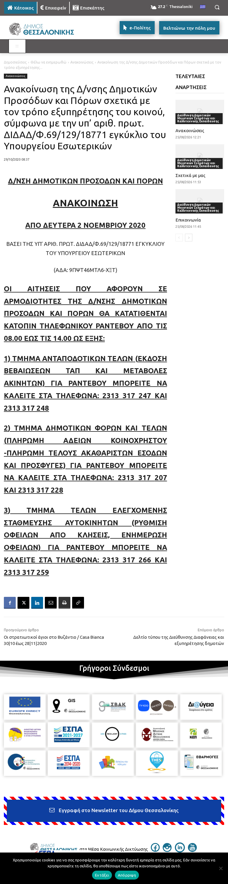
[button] (217, 7)
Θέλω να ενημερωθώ (48, 62)
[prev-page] (179, 237)
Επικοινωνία (188, 219)
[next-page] (188, 237)
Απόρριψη (127, 875)
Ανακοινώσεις (82, 62)
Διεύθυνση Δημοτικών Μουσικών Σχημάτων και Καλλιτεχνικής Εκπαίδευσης (198, 118)
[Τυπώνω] (64, 603)
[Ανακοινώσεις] (199, 112)
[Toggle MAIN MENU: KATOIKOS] (17, 46)
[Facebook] (10, 603)
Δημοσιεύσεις (15, 62)
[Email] (51, 603)
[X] (23, 603)
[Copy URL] (78, 603)
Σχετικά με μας (190, 175)
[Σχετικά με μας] (199, 156)
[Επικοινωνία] (199, 201)
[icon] (155, 850)
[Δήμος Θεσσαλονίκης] (44, 29)
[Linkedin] (37, 603)
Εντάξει (102, 875)
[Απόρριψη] (221, 868)
